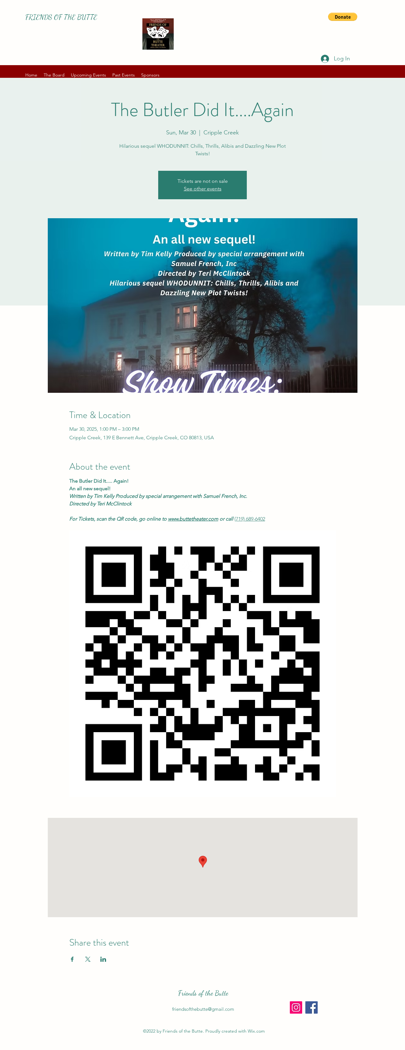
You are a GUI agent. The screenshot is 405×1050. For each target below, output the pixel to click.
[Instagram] (296, 1007)
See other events (202, 189)
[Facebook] (311, 1007)
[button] (342, 17)
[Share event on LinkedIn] (103, 959)
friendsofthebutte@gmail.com (203, 1009)
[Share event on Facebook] (72, 959)
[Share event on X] (88, 959)
